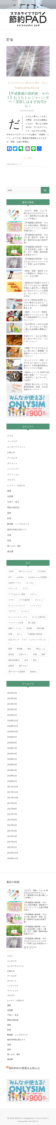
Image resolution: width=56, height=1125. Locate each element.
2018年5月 (12, 759)
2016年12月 (12, 852)
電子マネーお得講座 (16, 671)
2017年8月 (12, 808)
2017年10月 (12, 797)
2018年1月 (12, 781)
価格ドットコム (14, 628)
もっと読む (28, 158)
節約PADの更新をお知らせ (24, 1068)
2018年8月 (12, 742)
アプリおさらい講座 (16, 594)
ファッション (13, 474)
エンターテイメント (16, 82)
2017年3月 (12, 836)
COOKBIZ (41, 571)
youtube (19, 577)
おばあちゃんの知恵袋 (37, 577)
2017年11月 (12, 792)
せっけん (30, 583)
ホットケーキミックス (17, 617)
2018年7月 (12, 748)
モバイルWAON (38, 617)
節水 (26, 660)
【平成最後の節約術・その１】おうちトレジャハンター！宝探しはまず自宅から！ (28, 99)
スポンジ (33, 594)
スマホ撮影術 (24, 600)
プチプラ (11, 480)
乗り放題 (32, 622)
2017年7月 (12, 814)
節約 (32, 87)
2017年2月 (12, 841)
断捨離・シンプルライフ (18, 524)
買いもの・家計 (32, 82)
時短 (29, 649)
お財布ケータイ (14, 583)
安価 (10, 634)
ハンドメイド (13, 468)
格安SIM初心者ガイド (17, 529)
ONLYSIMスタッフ (14, 164)
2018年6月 (12, 753)
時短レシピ (40, 649)
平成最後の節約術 (22, 87)
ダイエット (12, 463)
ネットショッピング (16, 605)
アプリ (10, 435)
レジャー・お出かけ (16, 485)
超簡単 (11, 666)
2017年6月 (12, 819)
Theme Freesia (41, 1118)
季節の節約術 (13, 507)
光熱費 (10, 496)
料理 (9, 518)
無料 (43, 654)
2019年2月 (12, 709)
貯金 (37, 87)
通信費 (10, 551)
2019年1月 (12, 715)
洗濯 (9, 535)
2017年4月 (12, 831)
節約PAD (18, 1118)
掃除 (9, 513)
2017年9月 (12, 803)
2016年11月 (12, 858)
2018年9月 (12, 737)
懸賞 (10, 649)
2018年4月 (12, 764)
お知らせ (11, 452)
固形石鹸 (40, 628)
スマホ (11, 600)
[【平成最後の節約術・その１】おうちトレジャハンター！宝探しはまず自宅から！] (28, 61)
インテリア (12, 441)
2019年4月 (12, 698)
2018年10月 (12, 731)
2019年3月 (12, 704)
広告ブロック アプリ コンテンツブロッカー (27, 641)
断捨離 (20, 649)
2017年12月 (12, 786)
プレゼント (25, 611)
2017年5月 (12, 825)
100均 (11, 571)
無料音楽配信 (14, 660)
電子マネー (23, 666)
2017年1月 (12, 847)
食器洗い (33, 671)
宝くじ (44, 82)
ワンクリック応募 (15, 622)
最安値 (11, 654)
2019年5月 (12, 693)
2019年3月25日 (27, 111)
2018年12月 (12, 720)
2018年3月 (12, 770)
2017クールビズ (25, 571)
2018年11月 (12, 726)
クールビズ (12, 458)
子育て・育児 (13, 502)
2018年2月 (12, 775)
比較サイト (23, 654)
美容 (9, 540)
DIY (9, 577)
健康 (9, 491)
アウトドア (13, 588)
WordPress (33, 1121)
